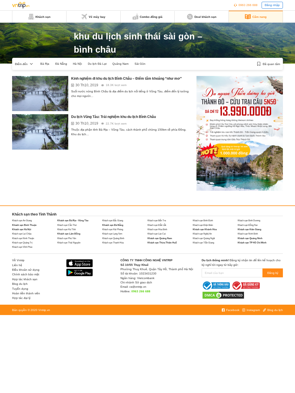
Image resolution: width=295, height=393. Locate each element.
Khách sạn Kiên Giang (249, 229)
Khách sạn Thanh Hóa (113, 242)
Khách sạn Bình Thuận (24, 225)
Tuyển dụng (20, 288)
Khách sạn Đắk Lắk (157, 225)
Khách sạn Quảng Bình (113, 238)
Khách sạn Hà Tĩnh (66, 229)
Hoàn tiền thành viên (26, 293)
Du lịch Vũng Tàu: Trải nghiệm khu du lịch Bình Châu (113, 117)
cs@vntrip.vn (137, 286)
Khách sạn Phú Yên (66, 238)
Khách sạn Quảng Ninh (250, 238)
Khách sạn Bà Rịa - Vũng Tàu (72, 220)
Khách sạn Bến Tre (157, 220)
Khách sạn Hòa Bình (157, 229)
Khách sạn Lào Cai (157, 233)
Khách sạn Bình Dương (249, 220)
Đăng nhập (272, 5)
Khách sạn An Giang (22, 220)
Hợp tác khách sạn (24, 279)
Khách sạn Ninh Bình (248, 233)
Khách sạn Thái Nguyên (68, 242)
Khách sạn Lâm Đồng (68, 233)
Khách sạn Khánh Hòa (205, 229)
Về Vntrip (18, 260)
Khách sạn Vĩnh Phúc (22, 247)
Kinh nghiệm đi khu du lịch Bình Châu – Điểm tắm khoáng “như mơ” (126, 79)
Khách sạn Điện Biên (203, 225)
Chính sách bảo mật (25, 274)
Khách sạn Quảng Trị (22, 242)
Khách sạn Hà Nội (21, 229)
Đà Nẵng (61, 63)
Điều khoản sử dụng (25, 269)
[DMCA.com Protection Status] (223, 295)
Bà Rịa (44, 63)
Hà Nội (77, 63)
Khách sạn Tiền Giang (203, 242)
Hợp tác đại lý (21, 297)
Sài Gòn (140, 63)
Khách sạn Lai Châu (21, 233)
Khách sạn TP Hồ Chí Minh (252, 242)
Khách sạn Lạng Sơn (112, 233)
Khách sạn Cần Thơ (67, 225)
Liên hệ (17, 265)
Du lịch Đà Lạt (97, 63)
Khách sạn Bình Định (203, 220)
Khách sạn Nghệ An (202, 233)
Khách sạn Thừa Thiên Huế (162, 242)
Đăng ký (272, 272)
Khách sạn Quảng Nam (160, 238)
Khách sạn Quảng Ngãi (204, 238)
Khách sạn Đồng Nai (248, 225)
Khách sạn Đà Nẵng (112, 225)
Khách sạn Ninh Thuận (23, 238)
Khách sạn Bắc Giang (112, 220)
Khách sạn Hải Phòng (112, 229)
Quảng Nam (120, 63)
